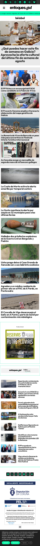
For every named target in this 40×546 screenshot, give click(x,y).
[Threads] (29, 2)
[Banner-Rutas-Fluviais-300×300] (20, 359)
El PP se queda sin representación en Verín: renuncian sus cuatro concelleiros (27, 448)
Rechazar (15, 542)
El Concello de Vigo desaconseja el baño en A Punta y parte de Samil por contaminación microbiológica (20, 314)
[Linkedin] (20, 2)
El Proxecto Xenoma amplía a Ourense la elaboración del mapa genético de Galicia (20, 113)
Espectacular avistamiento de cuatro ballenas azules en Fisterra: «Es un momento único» (28, 383)
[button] (20, 527)
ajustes (21, 539)
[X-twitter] (10, 2)
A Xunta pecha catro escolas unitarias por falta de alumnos (28, 416)
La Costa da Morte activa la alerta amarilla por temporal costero (18, 187)
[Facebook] (6, 2)
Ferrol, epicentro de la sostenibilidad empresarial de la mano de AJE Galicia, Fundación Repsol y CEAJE (28, 405)
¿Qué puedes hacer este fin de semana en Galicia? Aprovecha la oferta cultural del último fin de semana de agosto (20, 54)
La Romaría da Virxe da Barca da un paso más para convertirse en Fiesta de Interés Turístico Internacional (20, 137)
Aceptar (6, 542)
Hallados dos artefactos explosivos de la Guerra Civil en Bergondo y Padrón (19, 238)
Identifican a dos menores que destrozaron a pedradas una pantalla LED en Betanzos (28, 437)
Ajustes (25, 542)
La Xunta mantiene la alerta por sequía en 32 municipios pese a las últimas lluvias (18, 212)
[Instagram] (15, 2)
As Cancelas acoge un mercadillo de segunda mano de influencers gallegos (19, 161)
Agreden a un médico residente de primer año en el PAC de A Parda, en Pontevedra (19, 288)
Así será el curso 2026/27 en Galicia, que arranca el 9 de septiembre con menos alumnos (28, 394)
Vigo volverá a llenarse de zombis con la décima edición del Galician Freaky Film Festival (28, 459)
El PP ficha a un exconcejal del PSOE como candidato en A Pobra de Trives (18, 89)
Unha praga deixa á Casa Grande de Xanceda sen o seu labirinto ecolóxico (20, 263)
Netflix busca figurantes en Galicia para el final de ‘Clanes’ (28, 427)
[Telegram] (25, 2)
